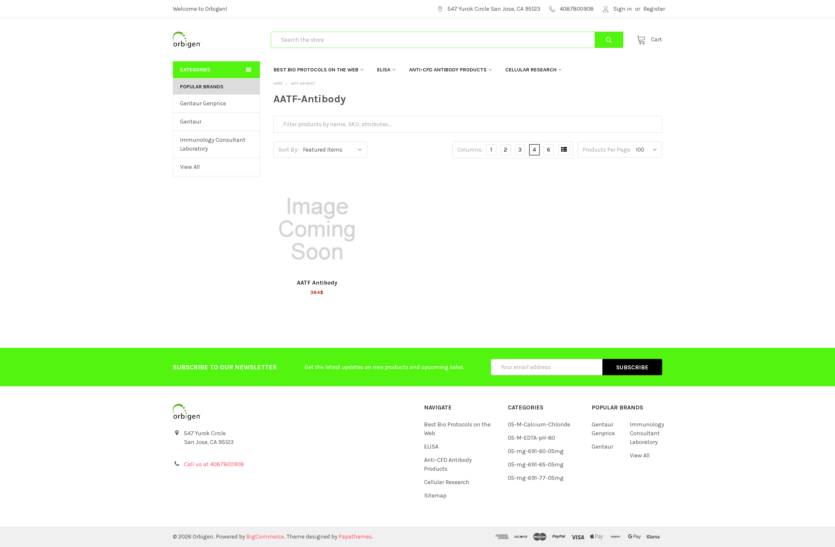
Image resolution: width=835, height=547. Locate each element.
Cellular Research (530, 70)
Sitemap (435, 495)
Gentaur (191, 121)
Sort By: (288, 149)
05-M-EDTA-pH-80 (531, 437)
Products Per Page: (607, 149)
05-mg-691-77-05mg (536, 477)
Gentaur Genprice (203, 103)
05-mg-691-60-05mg (536, 451)
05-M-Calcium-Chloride (539, 424)
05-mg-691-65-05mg (536, 464)
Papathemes (355, 536)
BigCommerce (265, 536)
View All (190, 166)
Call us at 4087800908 (214, 464)
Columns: (470, 149)
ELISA (383, 70)
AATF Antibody (317, 282)
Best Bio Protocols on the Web (316, 70)
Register (654, 8)
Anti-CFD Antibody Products (448, 70)
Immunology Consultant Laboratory (213, 144)
